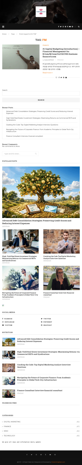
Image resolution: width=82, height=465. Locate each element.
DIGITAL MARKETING (42, 422)
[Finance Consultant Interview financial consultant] (61, 278)
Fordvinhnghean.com (58, 462)
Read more (47, 73)
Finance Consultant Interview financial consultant (24, 136)
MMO (42, 431)
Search (4, 90)
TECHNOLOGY (42, 436)
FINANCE (46, 45)
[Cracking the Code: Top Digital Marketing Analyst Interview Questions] (61, 241)
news (14, 442)
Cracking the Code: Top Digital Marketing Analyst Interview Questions (32, 125)
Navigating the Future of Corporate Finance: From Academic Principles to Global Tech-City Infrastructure (20, 295)
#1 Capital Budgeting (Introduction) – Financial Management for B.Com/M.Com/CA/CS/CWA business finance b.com (61, 53)
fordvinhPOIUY (49, 60)
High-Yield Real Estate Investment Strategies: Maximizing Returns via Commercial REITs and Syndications (19, 258)
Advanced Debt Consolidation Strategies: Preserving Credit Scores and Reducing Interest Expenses (36, 222)
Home (4, 34)
